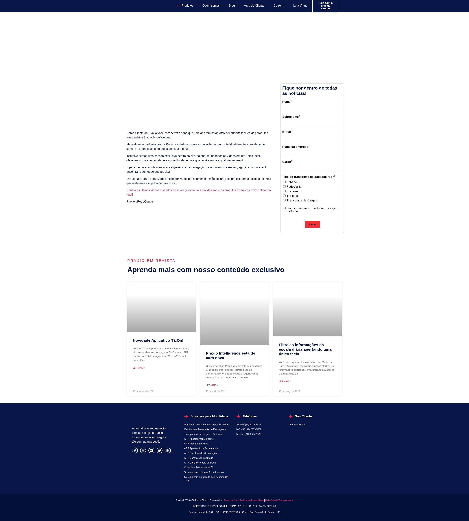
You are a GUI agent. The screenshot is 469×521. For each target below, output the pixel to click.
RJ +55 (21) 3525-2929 (248, 434)
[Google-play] (168, 450)
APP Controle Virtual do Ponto (200, 462)
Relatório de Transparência (279, 500)
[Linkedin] (151, 450)
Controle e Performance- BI (198, 467)
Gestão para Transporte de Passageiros (205, 429)
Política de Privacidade (252, 500)
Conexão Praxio (297, 424)
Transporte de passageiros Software (203, 434)
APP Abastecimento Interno (199, 438)
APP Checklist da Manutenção (200, 453)
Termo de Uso (230, 500)
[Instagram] (143, 450)
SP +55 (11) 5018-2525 (248, 424)
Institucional (140, 45)
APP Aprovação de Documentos (201, 448)
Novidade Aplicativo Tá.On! (158, 340)
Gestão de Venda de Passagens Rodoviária (207, 424)
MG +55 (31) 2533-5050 (248, 429)
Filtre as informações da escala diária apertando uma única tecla (305, 349)
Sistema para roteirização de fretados (204, 472)
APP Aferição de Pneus (196, 443)
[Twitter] (160, 450)
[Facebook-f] (135, 450)
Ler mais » (139, 368)
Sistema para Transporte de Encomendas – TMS (207, 479)
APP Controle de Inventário (198, 458)
